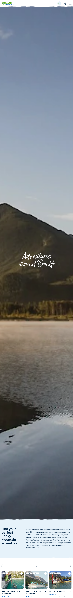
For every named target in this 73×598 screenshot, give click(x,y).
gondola (49, 537)
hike (32, 532)
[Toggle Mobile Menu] (70, 4)
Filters (36, 566)
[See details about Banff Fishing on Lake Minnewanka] (13, 580)
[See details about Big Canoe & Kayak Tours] (60, 580)
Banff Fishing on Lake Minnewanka (11, 592)
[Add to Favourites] (21, 573)
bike (29, 535)
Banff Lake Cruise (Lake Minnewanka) (35, 592)
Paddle (52, 529)
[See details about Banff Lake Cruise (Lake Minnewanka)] (36, 580)
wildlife (28, 537)
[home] (8, 3)
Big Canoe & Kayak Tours (60, 591)
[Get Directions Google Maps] (65, 3)
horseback (38, 535)
